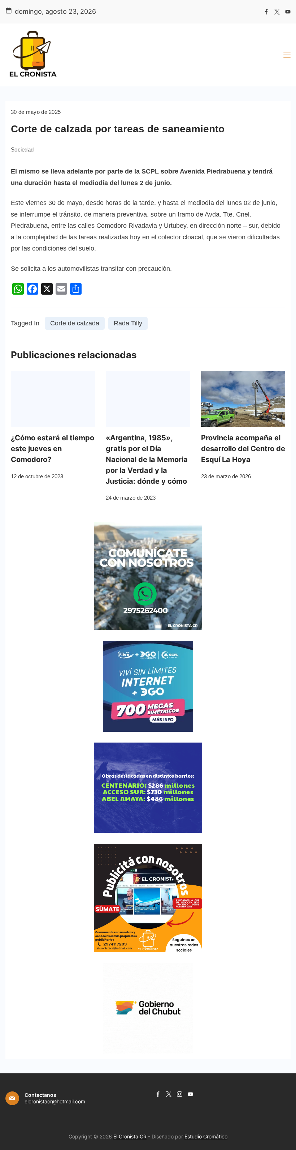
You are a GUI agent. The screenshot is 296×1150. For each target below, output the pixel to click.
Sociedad (22, 149)
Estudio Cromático (205, 1136)
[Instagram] (179, 1094)
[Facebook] (266, 11)
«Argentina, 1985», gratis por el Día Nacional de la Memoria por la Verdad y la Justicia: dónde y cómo (147, 459)
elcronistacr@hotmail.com (55, 1101)
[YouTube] (288, 11)
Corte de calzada (74, 323)
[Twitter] (277, 11)
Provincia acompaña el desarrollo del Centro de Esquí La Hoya (243, 448)
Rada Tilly (128, 323)
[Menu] (287, 55)
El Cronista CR (130, 1136)
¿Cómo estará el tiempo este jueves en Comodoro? (52, 448)
